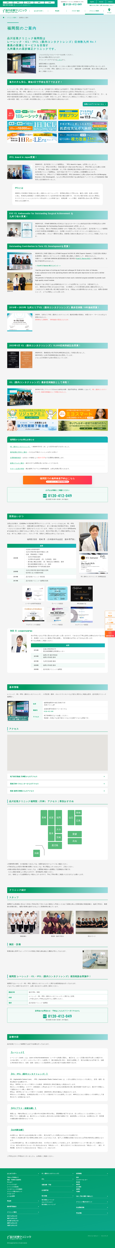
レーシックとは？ (12, 1184)
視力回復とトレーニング (49, 1204)
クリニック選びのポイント (14, 1191)
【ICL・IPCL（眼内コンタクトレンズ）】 (29, 1074)
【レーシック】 (17, 1052)
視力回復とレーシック (48, 1199)
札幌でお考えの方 (12, 1225)
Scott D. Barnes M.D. (83, 258)
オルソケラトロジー (47, 1202)
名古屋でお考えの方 (13, 1220)
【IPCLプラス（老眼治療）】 (23, 1108)
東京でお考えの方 (12, 1216)
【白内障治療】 (17, 1130)
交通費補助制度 (15, 458)
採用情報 (79, 1173)
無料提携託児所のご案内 (18, 452)
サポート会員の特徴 (17, 469)
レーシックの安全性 (13, 1186)
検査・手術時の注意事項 (14, 1179)
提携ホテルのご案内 (17, 463)
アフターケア (11, 1194)
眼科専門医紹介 (12, 1206)
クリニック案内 (12, 1212)
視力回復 (44, 1196)
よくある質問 (11, 1196)
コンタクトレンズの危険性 (14, 1189)
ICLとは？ (10, 1182)
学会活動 (79, 1213)
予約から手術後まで (13, 1177)
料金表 (9, 1201)
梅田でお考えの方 (12, 1218)
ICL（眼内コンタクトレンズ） (20, 447)
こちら (59, 60)
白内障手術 (45, 1190)
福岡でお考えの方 (12, 1223)
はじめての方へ (12, 1173)
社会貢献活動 (80, 1207)
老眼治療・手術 (46, 1185)
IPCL (43, 1179)
